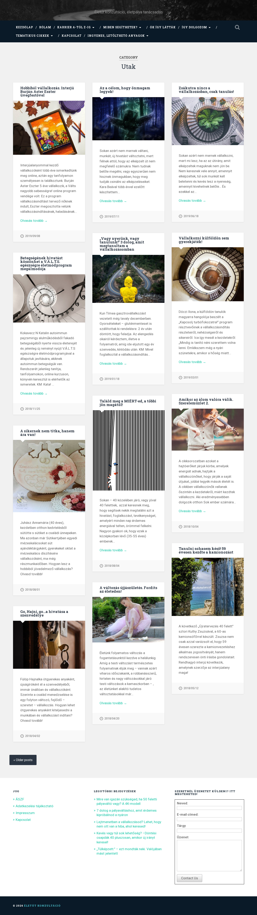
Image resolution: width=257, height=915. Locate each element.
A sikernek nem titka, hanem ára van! (47, 432)
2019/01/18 (111, 379)
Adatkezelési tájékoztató (34, 806)
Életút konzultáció (42, 905)
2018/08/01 (32, 589)
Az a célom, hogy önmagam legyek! (125, 89)
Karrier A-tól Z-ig (74, 27)
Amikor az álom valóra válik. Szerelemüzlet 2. (206, 401)
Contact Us (189, 878)
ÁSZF (20, 799)
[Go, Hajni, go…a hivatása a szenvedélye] (49, 645)
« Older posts (23, 760)
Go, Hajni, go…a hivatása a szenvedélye (44, 613)
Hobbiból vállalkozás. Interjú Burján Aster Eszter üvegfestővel (47, 91)
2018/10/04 (191, 526)
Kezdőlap (24, 27)
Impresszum (25, 813)
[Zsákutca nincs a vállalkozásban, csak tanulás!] (208, 121)
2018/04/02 (32, 736)
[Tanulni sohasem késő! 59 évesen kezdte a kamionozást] (208, 587)
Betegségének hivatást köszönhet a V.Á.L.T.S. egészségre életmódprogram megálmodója (46, 263)
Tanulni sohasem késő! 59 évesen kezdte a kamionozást (206, 550)
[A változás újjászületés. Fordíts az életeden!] (128, 620)
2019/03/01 (191, 377)
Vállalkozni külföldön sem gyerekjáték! (204, 240)
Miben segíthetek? (120, 27)
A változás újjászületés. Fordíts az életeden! (128, 589)
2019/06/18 (191, 216)
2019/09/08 (32, 236)
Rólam (45, 27)
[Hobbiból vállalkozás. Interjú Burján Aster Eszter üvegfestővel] (49, 128)
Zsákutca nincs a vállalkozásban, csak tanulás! (206, 89)
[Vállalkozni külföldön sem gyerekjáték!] (208, 274)
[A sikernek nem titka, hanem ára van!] (49, 476)
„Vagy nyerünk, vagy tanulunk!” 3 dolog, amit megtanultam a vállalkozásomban (122, 244)
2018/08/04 (111, 566)
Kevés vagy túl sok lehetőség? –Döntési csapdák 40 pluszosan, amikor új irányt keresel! (126, 837)
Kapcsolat (72, 36)
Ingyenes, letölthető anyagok (116, 36)
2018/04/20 (111, 718)
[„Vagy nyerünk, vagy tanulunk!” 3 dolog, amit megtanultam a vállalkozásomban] (128, 279)
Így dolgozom (194, 27)
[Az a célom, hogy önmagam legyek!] (128, 119)
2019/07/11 (111, 216)
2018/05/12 (191, 688)
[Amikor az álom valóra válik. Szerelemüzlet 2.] (208, 430)
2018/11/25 (32, 409)
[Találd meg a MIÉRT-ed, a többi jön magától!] (128, 463)
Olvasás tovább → (34, 221)
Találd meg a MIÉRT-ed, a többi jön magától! (128, 403)
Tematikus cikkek (32, 36)
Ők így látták (163, 27)
